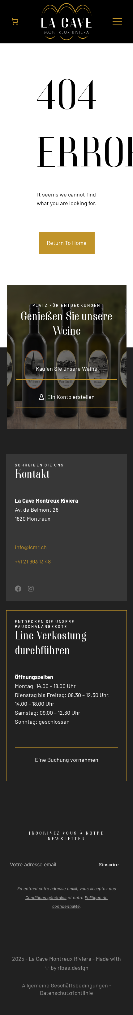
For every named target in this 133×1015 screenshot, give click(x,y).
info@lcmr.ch (31, 547)
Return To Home (67, 242)
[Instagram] (31, 588)
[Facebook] (18, 588)
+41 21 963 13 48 (33, 561)
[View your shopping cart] (14, 23)
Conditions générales (45, 897)
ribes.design (73, 967)
